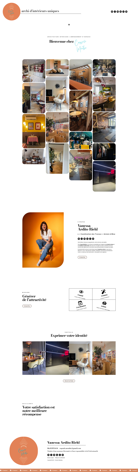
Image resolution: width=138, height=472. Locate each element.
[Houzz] (121, 12)
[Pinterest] (126, 12)
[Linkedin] (118, 12)
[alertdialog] (69, 470)
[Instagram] (115, 12)
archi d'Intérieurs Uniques (40, 11)
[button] (69, 24)
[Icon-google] (123, 12)
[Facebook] (112, 12)
